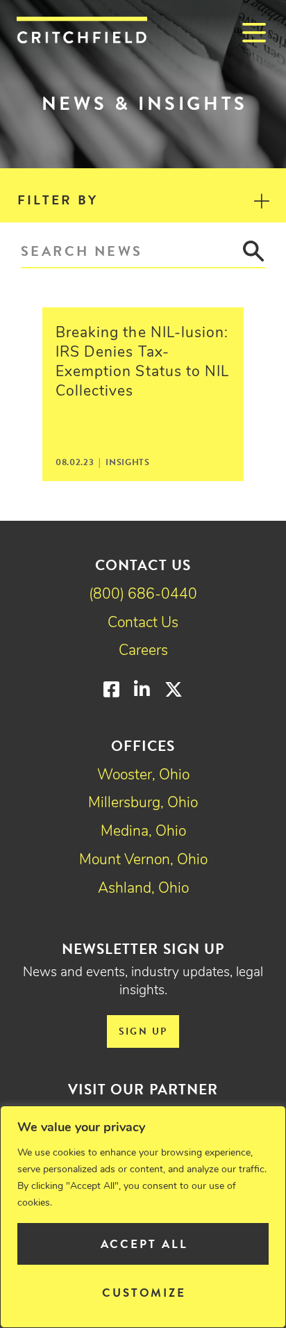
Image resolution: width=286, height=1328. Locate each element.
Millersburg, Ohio (143, 803)
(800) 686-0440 (143, 595)
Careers (143, 651)
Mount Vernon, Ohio (143, 860)
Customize (144, 1293)
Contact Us (143, 623)
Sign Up (143, 1031)
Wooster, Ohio (143, 775)
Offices (143, 746)
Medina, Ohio (143, 832)
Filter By (57, 200)
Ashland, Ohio (143, 889)
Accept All (144, 1244)
